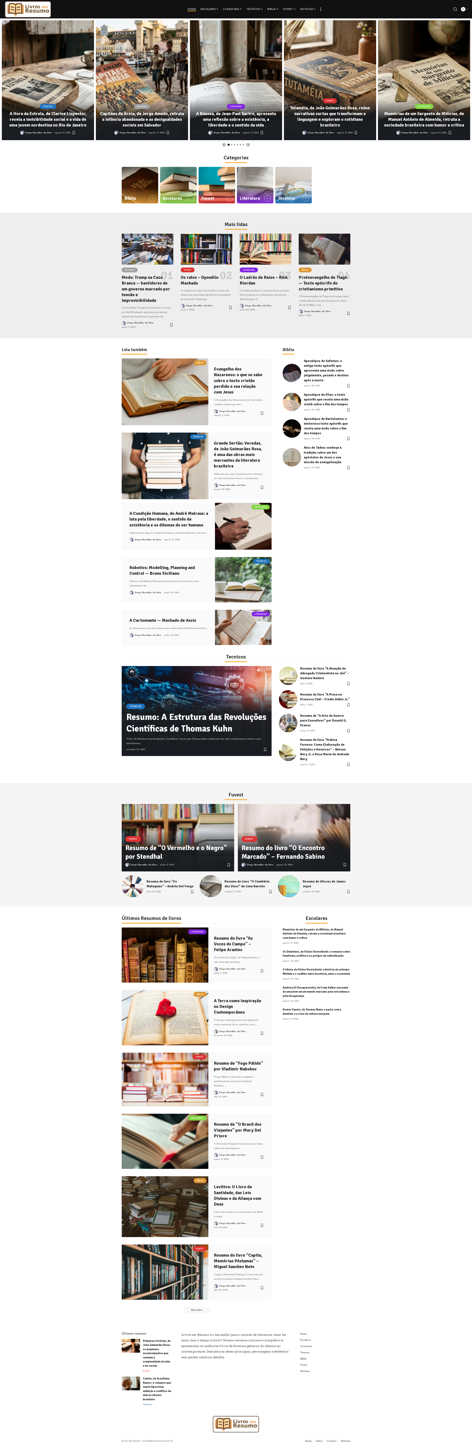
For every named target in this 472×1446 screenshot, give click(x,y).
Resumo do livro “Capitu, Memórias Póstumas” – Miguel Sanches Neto (238, 1260)
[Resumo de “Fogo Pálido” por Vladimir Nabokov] (165, 1080)
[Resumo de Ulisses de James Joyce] (289, 886)
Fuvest (330, 101)
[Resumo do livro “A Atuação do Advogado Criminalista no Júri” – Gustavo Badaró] (288, 676)
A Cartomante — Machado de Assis (162, 620)
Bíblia (130, 198)
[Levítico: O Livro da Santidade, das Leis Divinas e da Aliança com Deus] (165, 1206)
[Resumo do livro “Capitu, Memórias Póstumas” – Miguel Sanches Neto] (165, 1272)
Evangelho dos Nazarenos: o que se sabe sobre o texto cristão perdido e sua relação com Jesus (238, 380)
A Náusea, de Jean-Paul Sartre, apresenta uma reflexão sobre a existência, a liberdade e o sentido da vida (236, 119)
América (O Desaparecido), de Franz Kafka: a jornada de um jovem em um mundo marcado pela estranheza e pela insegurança (316, 992)
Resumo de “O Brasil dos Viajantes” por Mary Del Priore (237, 1129)
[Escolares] (178, 185)
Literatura (236, 106)
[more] (320, 9)
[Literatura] (255, 185)
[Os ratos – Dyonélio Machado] (206, 249)
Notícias (142, 106)
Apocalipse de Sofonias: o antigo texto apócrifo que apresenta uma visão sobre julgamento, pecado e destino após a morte (326, 370)
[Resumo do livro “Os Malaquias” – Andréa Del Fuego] (133, 886)
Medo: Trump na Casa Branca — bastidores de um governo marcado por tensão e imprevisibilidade (146, 289)
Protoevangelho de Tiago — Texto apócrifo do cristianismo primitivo (323, 283)
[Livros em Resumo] (28, 9)
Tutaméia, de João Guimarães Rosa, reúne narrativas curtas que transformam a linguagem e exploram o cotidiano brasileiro (330, 116)
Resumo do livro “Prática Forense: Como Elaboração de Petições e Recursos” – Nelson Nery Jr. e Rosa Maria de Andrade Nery (324, 749)
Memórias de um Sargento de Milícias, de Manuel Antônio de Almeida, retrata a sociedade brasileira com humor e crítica (424, 119)
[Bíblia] (140, 185)
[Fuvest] (217, 185)
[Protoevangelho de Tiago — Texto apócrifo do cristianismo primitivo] (324, 249)
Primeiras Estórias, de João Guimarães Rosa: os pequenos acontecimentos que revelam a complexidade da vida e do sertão (157, 1353)
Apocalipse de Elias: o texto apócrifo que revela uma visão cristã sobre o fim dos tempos (326, 399)
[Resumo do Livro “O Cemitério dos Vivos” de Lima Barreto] (211, 886)
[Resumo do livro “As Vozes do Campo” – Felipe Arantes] (165, 955)
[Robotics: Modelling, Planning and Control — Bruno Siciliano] (243, 579)
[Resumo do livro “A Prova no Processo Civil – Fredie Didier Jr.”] (288, 699)
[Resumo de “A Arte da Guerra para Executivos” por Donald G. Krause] (288, 723)
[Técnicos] (293, 185)
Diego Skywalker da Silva (39, 133)
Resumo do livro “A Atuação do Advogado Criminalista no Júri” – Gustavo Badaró (324, 673)
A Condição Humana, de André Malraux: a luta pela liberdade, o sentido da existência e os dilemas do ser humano (168, 519)
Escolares (424, 106)
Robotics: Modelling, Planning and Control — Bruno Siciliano (162, 570)
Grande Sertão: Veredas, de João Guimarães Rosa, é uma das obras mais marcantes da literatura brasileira (238, 454)
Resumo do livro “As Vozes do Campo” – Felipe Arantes (233, 943)
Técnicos (48, 106)
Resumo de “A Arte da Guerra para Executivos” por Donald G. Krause (323, 720)
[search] (455, 9)
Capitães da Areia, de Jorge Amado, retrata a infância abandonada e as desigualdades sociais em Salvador (142, 119)
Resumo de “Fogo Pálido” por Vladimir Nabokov (238, 1066)
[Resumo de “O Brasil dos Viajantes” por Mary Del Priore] (165, 1141)
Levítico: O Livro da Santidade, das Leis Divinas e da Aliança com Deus (237, 1195)
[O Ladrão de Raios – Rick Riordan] (265, 249)
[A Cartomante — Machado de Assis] (243, 627)
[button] (224, 145)
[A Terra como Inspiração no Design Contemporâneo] (165, 1017)
